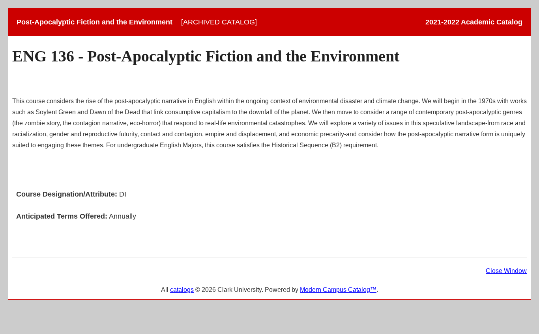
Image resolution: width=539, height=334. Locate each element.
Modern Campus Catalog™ (338, 289)
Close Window (506, 270)
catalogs (182, 289)
